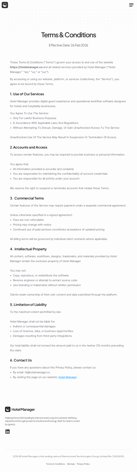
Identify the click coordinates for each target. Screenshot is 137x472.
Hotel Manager (67, 377)
